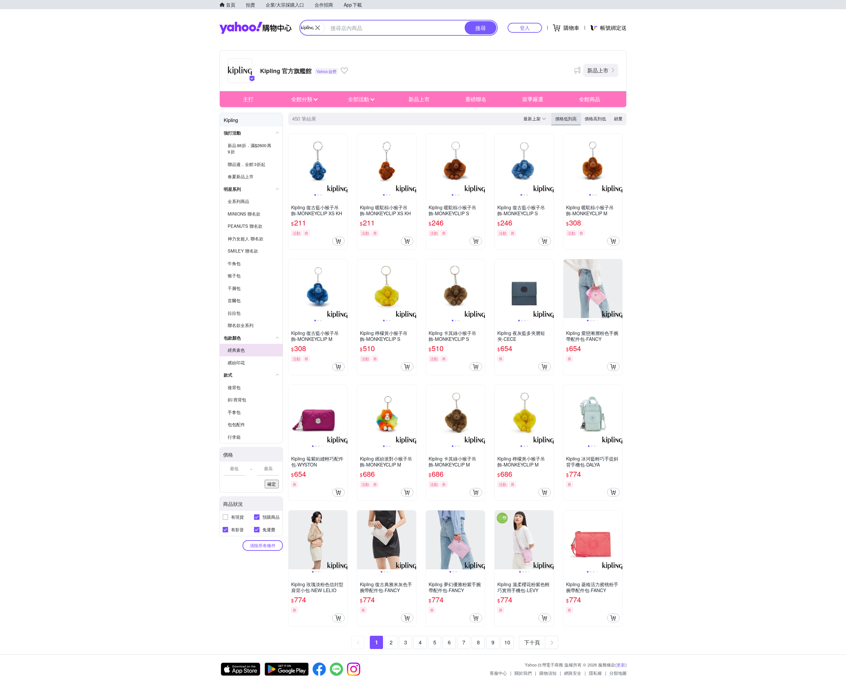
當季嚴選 (532, 99)
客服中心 (498, 673)
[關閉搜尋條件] (318, 28)
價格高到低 (595, 118)
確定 (271, 484)
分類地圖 (618, 673)
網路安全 (572, 673)
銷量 (618, 118)
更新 (621, 665)
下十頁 (532, 642)
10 (507, 642)
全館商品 (589, 99)
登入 (525, 27)
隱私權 (595, 673)
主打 (248, 99)
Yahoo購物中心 (255, 28)
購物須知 (548, 673)
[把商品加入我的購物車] (338, 241)
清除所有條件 (263, 545)
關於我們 (523, 673)
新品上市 (597, 70)
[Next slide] (343, 163)
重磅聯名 (475, 99)
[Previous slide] (292, 163)
